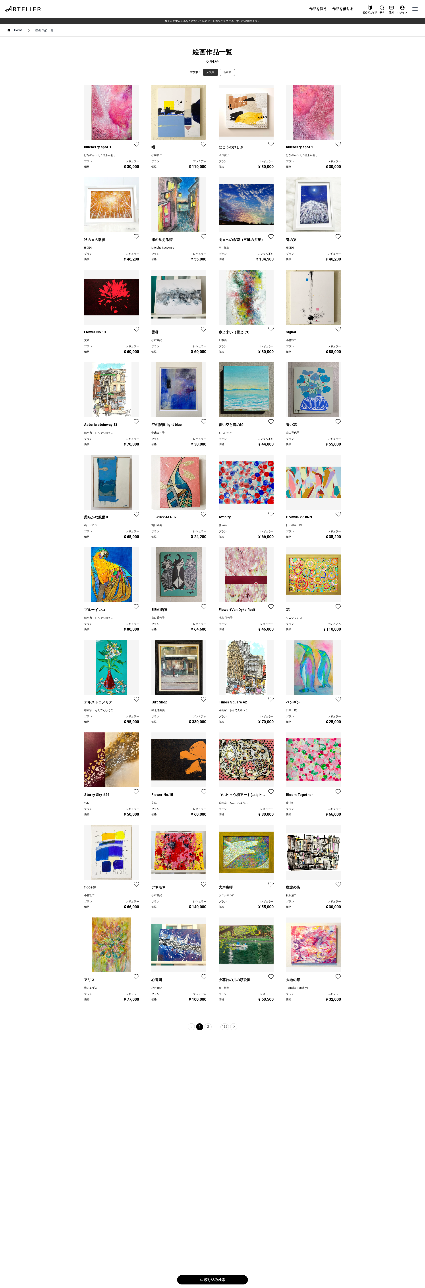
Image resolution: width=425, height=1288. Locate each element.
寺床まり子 (158, 432)
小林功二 (156, 155)
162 (224, 1026)
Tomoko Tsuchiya (297, 987)
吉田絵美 (156, 525)
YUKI (86, 802)
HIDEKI (88, 247)
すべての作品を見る (248, 21)
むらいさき (225, 432)
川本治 (223, 340)
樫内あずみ (90, 987)
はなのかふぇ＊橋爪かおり (100, 155)
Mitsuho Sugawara (162, 247)
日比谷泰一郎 (294, 525)
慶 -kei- (223, 525)
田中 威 (291, 710)
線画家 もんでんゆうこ (98, 432)
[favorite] (136, 144)
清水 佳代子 (226, 617)
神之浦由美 (158, 710)
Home (18, 30)
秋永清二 (291, 895)
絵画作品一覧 (44, 30)
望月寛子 (224, 155)
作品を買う (318, 9)
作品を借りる (343, 9)
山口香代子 (292, 432)
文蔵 (86, 340)
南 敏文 (224, 247)
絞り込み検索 (214, 1280)
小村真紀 (156, 340)
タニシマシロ (294, 617)
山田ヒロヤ (90, 525)
